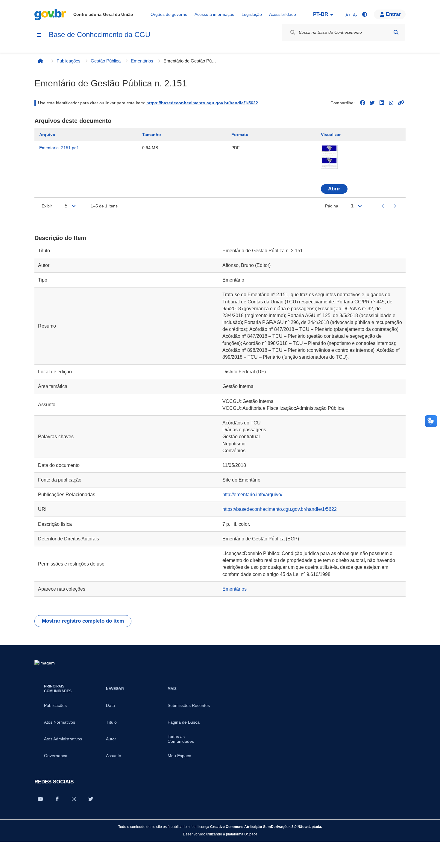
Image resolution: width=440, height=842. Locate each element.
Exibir (47, 206)
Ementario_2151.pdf (58, 147)
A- (355, 15)
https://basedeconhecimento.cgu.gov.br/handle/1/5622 (202, 102)
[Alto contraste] (364, 14)
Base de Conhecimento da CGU (99, 34)
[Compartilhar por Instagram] (74, 799)
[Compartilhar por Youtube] (40, 799)
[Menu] (39, 35)
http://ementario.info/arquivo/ (252, 494)
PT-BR (320, 14)
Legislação (252, 14)
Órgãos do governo (169, 14)
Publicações (69, 60)
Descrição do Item (60, 238)
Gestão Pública (106, 60)
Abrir (334, 189)
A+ (348, 15)
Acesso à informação (214, 14)
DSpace (250, 834)
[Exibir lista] (73, 206)
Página (331, 206)
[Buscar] (396, 32)
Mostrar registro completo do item (83, 621)
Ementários (142, 60)
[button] (390, 14)
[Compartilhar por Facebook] (57, 799)
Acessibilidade (282, 14)
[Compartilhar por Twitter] (91, 799)
